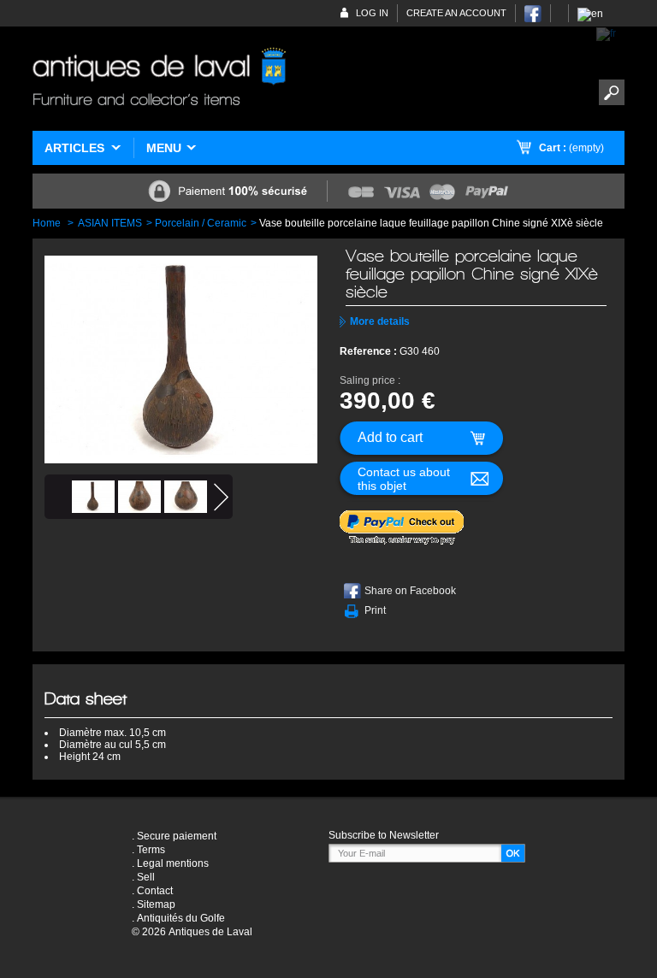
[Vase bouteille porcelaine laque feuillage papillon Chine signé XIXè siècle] (93, 497)
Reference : (370, 351)
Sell (146, 877)
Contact (155, 891)
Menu (163, 148)
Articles (74, 148)
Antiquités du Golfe (181, 918)
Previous (56, 497)
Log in (372, 13)
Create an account (456, 13)
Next (221, 497)
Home (47, 223)
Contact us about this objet (404, 478)
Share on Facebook (410, 591)
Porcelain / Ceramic (200, 223)
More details (380, 321)
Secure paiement (176, 836)
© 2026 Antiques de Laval (192, 932)
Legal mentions (173, 863)
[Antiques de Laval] (159, 79)
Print (375, 610)
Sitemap (156, 904)
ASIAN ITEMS (110, 223)
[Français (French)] (606, 33)
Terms (151, 850)
